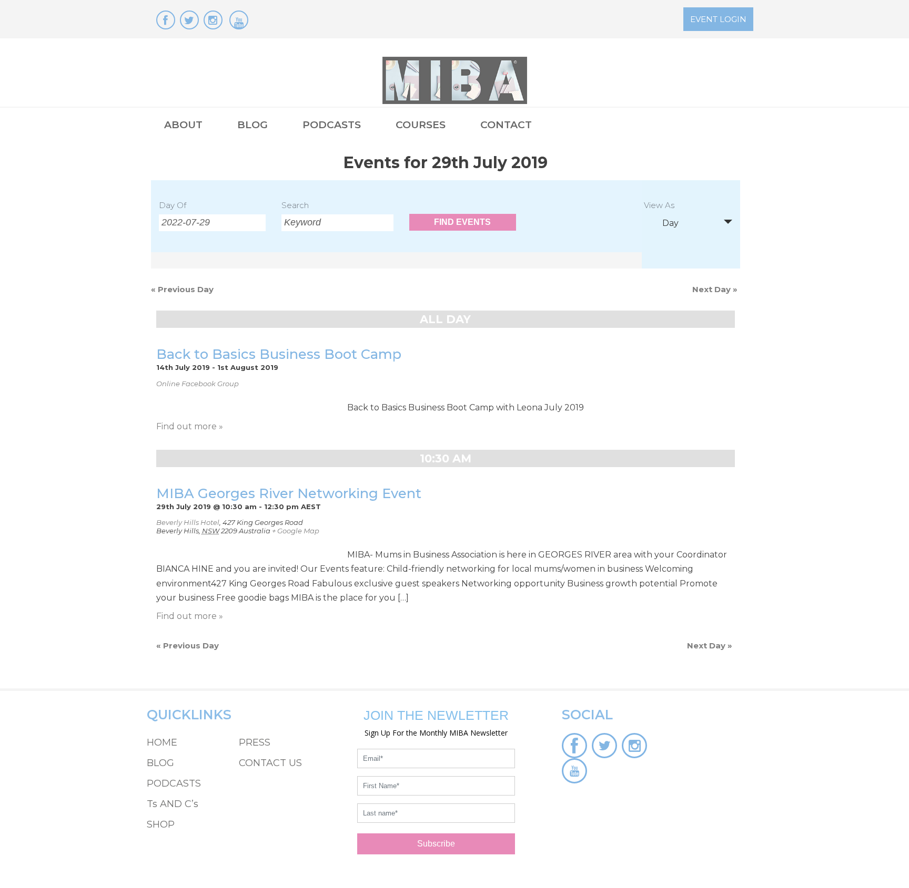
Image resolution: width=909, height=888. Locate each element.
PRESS (254, 742)
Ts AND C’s (172, 804)
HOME (162, 742)
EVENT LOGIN (718, 19)
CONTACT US (270, 763)
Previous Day (182, 289)
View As (659, 205)
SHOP (161, 824)
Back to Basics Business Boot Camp (278, 354)
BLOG (252, 125)
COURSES (421, 125)
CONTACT (506, 125)
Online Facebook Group (197, 383)
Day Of (172, 205)
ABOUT (183, 125)
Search (295, 205)
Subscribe (436, 843)
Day (670, 223)
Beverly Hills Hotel (187, 522)
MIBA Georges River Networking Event (288, 493)
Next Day (715, 289)
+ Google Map (295, 530)
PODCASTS (331, 125)
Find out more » (189, 426)
